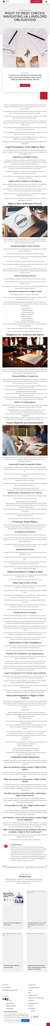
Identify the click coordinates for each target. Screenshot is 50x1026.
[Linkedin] (8, 999)
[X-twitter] (5, 999)
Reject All (17, 1020)
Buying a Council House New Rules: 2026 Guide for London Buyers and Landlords (37, 967)
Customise (8, 1020)
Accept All (25, 1020)
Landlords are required (9, 537)
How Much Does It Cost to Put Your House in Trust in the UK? (37, 924)
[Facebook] (3, 999)
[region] (17, 1016)
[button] (46, 1)
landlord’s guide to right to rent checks (26, 134)
